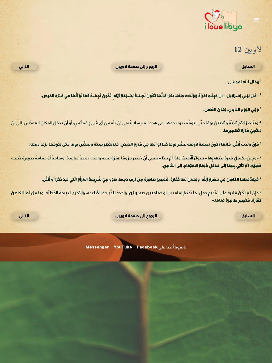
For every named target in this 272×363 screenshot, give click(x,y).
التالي (24, 66)
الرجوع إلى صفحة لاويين (136, 66)
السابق (248, 66)
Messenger (97, 247)
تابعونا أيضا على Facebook (161, 247)
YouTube (123, 247)
